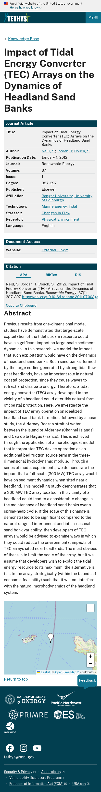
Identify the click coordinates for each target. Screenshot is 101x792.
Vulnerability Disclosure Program (35, 778)
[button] (51, 638)
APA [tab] (23, 275)
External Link (53, 250)
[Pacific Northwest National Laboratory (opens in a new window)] (64, 701)
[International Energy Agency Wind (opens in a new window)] (10, 728)
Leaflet (45, 672)
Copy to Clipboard (21, 305)
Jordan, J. (64, 151)
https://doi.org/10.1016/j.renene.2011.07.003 (58, 297)
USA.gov (79, 784)
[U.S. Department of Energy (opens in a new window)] (25, 701)
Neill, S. (48, 151)
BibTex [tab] (51, 275)
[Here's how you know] (50, 6)
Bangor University (57, 196)
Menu (93, 17)
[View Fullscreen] (90, 608)
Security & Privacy (18, 772)
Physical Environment (60, 219)
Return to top (16, 679)
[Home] (17, 17)
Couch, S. (82, 151)
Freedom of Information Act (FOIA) (36, 784)
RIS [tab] (78, 275)
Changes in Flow (56, 213)
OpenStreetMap (65, 672)
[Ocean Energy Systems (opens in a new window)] (69, 715)
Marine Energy (54, 206)
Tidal (73, 206)
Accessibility (51, 772)
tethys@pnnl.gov (19, 757)
